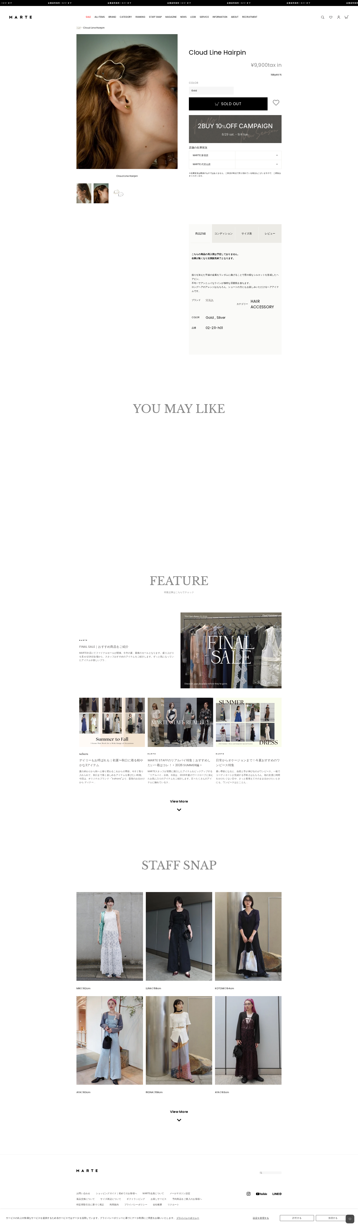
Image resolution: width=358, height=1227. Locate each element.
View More (179, 801)
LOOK (193, 16)
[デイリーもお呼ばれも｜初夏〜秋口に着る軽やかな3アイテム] (112, 722)
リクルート (173, 1204)
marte (89, 640)
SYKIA (216, 300)
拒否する (333, 1218)
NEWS (183, 16)
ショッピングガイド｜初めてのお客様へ (116, 1193)
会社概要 (157, 1204)
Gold (81, 505)
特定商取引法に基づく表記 (90, 1204)
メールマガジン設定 (180, 1193)
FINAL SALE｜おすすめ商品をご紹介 (103, 647)
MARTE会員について (153, 1193)
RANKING (140, 16)
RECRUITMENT (249, 16)
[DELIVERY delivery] (179, 3)
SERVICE (204, 16)
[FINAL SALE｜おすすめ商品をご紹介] (231, 650)
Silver (85, 505)
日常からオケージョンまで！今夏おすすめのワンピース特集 (248, 762)
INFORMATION (220, 16)
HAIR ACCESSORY (262, 304)
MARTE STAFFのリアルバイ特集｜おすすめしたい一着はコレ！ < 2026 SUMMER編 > (179, 762)
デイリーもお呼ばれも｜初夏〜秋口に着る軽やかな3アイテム (111, 762)
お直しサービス (159, 1199)
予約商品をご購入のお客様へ (187, 1199)
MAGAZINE (171, 16)
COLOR (193, 83)
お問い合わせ (83, 1193)
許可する (297, 1218)
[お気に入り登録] (276, 103)
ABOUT (234, 16)
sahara (89, 754)
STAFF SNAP (155, 16)
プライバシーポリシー (187, 1218)
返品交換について (85, 1199)
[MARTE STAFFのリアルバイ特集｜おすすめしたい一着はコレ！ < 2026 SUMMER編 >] (180, 722)
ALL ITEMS (100, 16)
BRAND (112, 16)
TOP (78, 27)
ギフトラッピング (136, 1199)
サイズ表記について (110, 1199)
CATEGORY (126, 16)
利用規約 (114, 1204)
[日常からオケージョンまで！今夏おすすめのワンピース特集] (249, 722)
